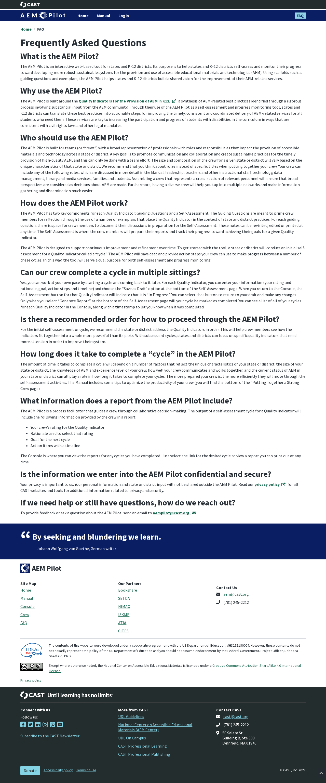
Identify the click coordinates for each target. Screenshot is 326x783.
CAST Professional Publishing (144, 754)
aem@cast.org (236, 594)
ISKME (123, 614)
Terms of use (86, 770)
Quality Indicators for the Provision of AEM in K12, (125, 100)
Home (26, 29)
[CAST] (30, 5)
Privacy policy (31, 680)
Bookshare (127, 590)
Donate (30, 770)
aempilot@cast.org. (172, 512)
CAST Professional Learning (142, 746)
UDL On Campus (132, 737)
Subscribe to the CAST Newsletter (49, 735)
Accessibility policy (58, 770)
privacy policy (267, 484)
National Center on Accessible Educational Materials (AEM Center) (155, 727)
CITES (123, 630)
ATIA (122, 622)
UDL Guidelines (131, 716)
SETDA (124, 598)
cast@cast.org (236, 716)
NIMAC (124, 606)
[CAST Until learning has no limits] (66, 695)
